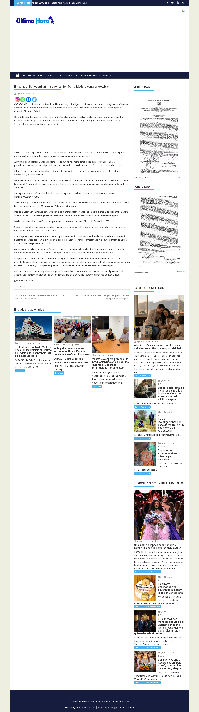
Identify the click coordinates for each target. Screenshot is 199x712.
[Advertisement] (99, 50)
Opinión (50, 75)
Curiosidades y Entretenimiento (96, 75)
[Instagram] (17, 99)
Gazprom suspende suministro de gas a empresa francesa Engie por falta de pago (101, 297)
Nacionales (21, 286)
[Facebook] (28, 99)
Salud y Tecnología (68, 75)
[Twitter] (34, 99)
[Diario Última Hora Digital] (17, 74)
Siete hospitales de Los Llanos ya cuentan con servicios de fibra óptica (68, 2)
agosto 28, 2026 (167, 412)
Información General (33, 75)
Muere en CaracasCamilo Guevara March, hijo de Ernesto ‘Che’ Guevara (39, 297)
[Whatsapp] (22, 99)
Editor (37, 343)
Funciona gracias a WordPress (80, 707)
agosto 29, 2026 (143, 341)
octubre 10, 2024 (101, 355)
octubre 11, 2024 (24, 343)
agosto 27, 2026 (167, 443)
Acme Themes (126, 707)
